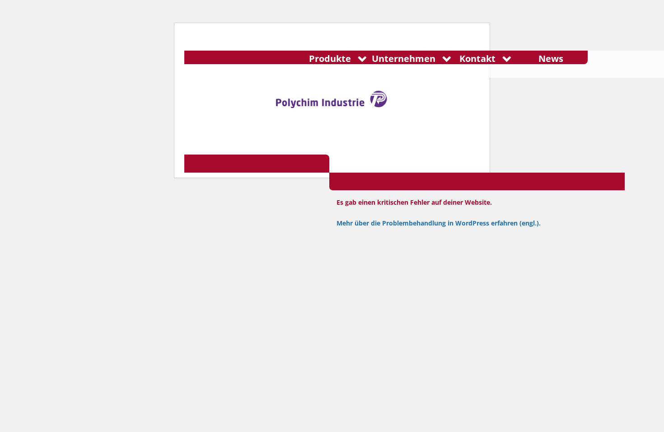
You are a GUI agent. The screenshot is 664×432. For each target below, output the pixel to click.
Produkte (330, 58)
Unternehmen (403, 58)
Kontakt (477, 58)
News (550, 58)
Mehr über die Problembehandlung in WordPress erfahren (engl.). (439, 223)
